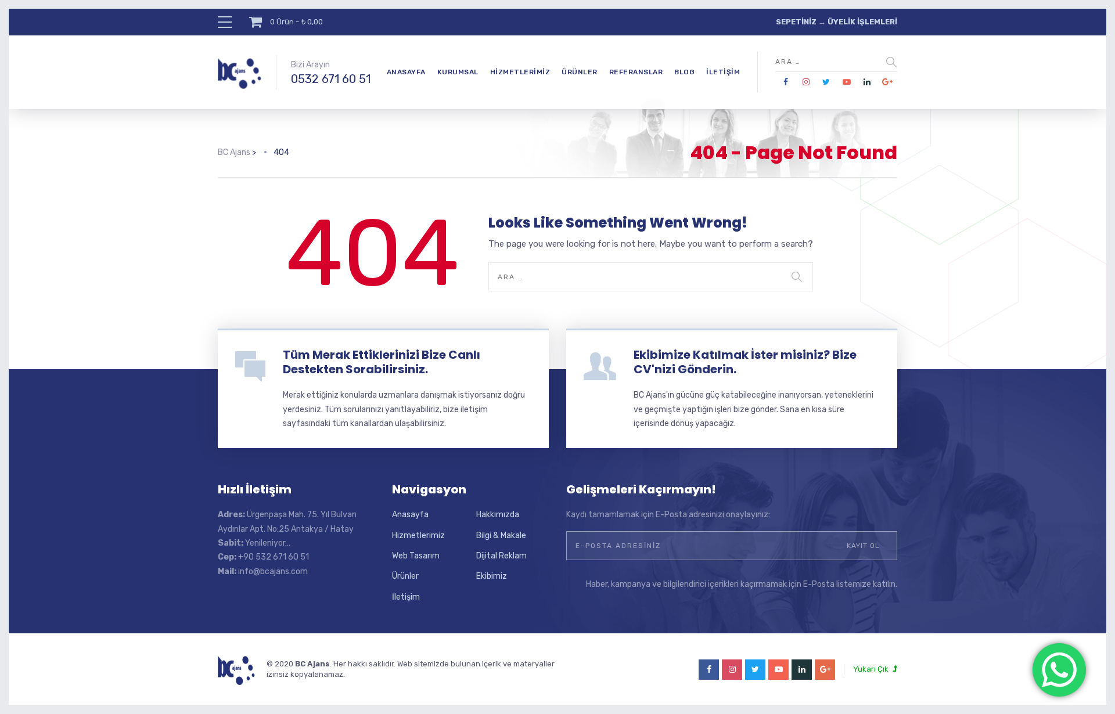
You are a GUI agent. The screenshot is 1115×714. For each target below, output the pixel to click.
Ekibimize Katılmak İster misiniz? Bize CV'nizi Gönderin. (745, 362)
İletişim (723, 72)
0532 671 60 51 (331, 79)
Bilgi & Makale (501, 535)
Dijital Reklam (501, 556)
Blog (684, 72)
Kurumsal (458, 72)
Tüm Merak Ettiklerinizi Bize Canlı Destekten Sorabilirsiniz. (381, 362)
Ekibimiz (491, 576)
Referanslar (636, 72)
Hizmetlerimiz (520, 72)
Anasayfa (406, 72)
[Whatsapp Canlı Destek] (1059, 670)
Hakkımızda (497, 515)
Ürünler (580, 72)
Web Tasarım (416, 556)
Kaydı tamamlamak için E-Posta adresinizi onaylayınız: (668, 515)
